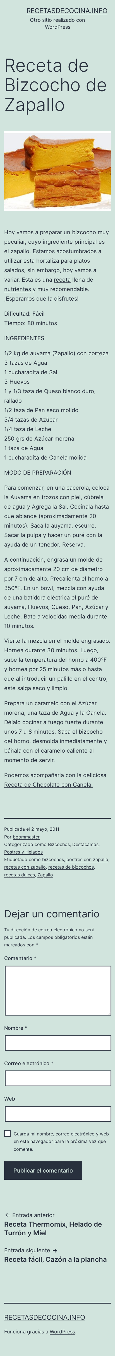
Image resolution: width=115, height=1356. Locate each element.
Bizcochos (59, 844)
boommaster (26, 837)
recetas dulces (19, 875)
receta (62, 279)
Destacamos (85, 844)
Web (9, 1099)
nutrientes (17, 289)
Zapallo (63, 353)
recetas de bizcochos (71, 867)
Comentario (20, 958)
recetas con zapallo (25, 867)
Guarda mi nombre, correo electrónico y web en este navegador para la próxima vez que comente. (61, 1141)
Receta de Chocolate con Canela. (48, 784)
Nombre (15, 1028)
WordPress (62, 1332)
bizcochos (53, 859)
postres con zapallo (87, 859)
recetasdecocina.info (67, 11)
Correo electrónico (28, 1063)
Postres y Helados (23, 852)
